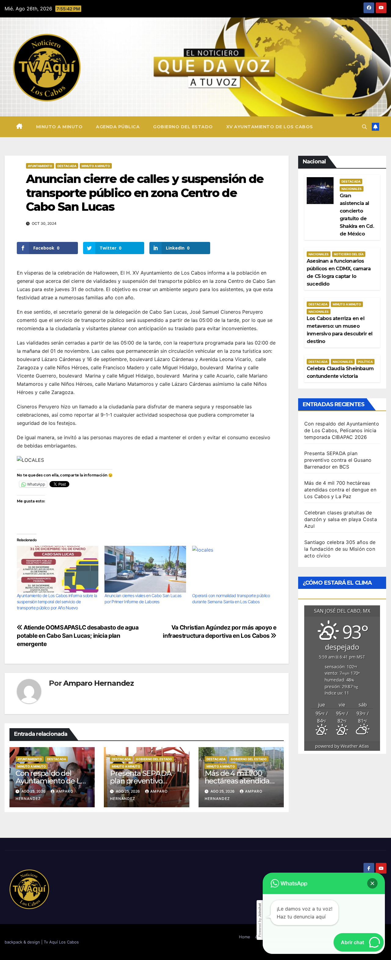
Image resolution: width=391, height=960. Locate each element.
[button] (364, 127)
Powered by (260, 920)
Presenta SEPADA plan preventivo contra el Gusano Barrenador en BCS (337, 460)
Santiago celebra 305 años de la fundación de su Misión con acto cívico (340, 549)
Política (365, 361)
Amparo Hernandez (98, 683)
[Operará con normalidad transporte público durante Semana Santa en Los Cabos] (233, 569)
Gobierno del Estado (183, 127)
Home (244, 936)
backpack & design (23, 942)
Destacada (66, 166)
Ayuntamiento (40, 166)
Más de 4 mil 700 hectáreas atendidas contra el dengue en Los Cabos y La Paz (340, 489)
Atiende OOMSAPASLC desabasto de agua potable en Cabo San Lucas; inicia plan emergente (77, 636)
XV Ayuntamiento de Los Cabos (269, 127)
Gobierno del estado (154, 759)
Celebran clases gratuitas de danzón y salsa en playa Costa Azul (340, 519)
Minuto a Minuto (96, 166)
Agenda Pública (118, 127)
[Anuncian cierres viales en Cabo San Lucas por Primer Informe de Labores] (145, 569)
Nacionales (352, 189)
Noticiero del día (349, 254)
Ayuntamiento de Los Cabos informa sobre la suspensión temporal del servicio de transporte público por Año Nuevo (57, 601)
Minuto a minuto (59, 127)
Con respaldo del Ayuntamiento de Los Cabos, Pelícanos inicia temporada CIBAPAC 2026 (341, 430)
